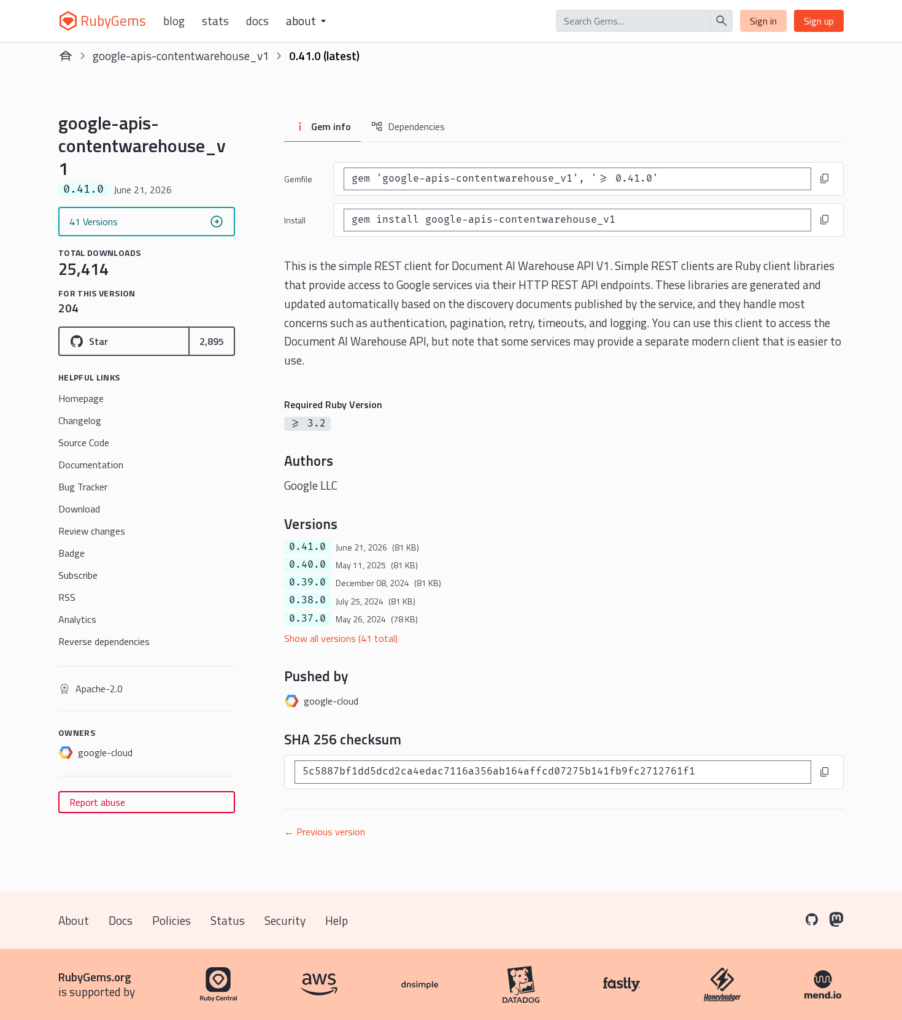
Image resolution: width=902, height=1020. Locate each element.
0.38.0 (307, 600)
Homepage (81, 398)
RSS (66, 597)
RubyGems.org (94, 977)
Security (285, 920)
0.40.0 (307, 564)
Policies (171, 920)
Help (336, 920)
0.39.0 (307, 582)
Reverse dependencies (104, 641)
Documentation (90, 464)
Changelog (79, 420)
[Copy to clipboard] (824, 178)
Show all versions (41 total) (341, 638)
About (73, 920)
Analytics (77, 619)
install (295, 220)
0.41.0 (307, 547)
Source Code (83, 442)
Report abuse (97, 802)
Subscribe (78, 575)
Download (79, 508)
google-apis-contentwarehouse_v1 (181, 55)
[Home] (65, 56)
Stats (215, 20)
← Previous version (324, 831)
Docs (257, 20)
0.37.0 (307, 618)
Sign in (763, 21)
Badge (71, 553)
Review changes (91, 531)
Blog (174, 20)
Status (227, 920)
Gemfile (298, 178)
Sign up (819, 21)
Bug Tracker (82, 486)
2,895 (211, 341)
